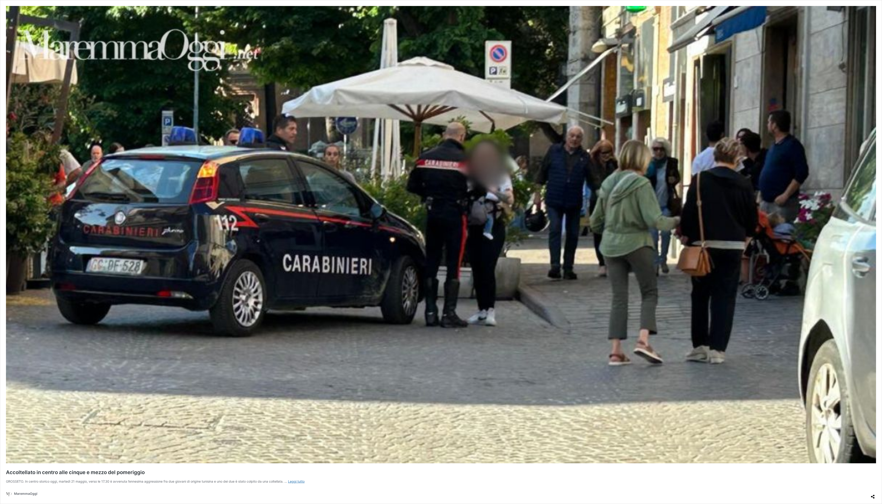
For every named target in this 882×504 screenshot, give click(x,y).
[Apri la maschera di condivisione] (873, 495)
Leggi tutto (296, 481)
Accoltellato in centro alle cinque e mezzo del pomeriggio (75, 472)
